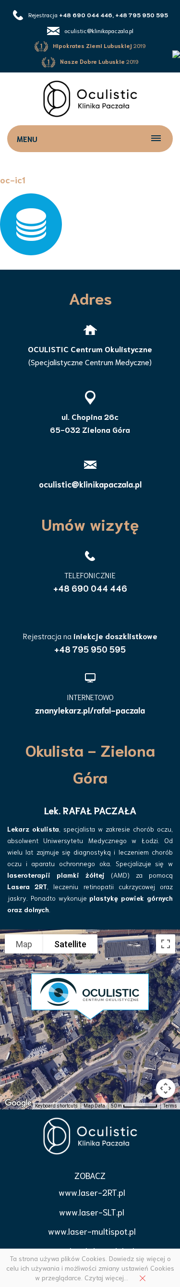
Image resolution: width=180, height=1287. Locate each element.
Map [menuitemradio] (24, 944)
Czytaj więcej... (106, 1277)
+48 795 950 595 (90, 649)
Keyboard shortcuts (56, 1105)
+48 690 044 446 (90, 588)
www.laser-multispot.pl (92, 1231)
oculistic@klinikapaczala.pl (98, 30)
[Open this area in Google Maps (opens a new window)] (18, 1103)
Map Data (94, 1105)
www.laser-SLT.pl (91, 1211)
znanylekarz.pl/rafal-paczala (90, 709)
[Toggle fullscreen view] (165, 943)
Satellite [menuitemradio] (70, 944)
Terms (170, 1105)
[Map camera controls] (165, 1088)
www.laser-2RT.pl (92, 1192)
